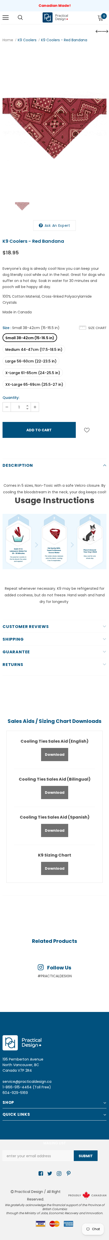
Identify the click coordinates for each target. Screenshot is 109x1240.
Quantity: (11, 397)
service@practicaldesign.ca (27, 1081)
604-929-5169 (15, 1092)
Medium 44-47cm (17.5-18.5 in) (33, 349)
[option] (54, 119)
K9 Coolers (27, 40)
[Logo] (55, 17)
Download (54, 754)
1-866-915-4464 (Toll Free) (27, 1087)
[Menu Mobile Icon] (6, 18)
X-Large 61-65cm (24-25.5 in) (32, 372)
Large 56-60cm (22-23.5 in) (31, 361)
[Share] (100, 430)
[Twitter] (49, 1174)
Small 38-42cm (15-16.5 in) (29, 337)
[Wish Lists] (87, 430)
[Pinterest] (67, 1174)
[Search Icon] (20, 17)
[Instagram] (58, 1174)
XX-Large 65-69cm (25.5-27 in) (34, 384)
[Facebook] (40, 1174)
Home (8, 40)
